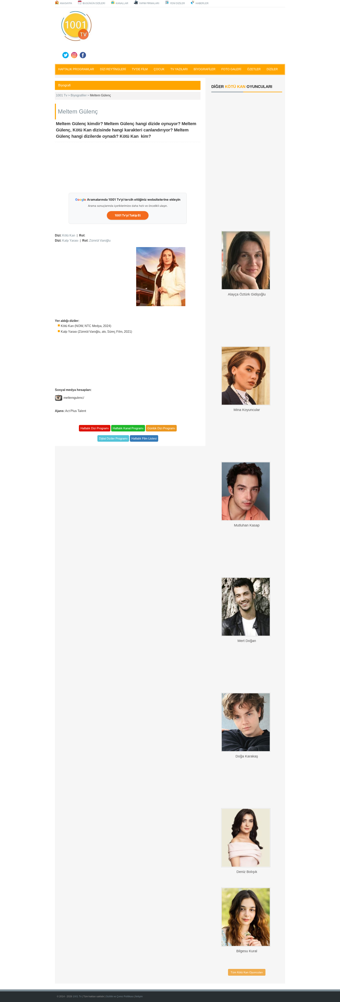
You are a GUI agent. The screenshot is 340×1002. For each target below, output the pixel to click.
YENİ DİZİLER (177, 3)
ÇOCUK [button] (159, 69)
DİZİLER (272, 69)
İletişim (139, 996)
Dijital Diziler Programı (113, 438)
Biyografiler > (80, 95)
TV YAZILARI (179, 69)
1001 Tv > (63, 95)
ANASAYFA (66, 3)
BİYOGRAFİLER (204, 69)
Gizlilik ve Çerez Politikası (119, 996)
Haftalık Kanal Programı (128, 428)
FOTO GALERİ (231, 69)
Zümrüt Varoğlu (100, 240)
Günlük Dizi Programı (161, 428)
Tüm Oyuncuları (247, 972)
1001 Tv (77, 996)
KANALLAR (122, 3)
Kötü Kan (68, 235)
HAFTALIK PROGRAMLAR (76, 69)
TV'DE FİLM (140, 69)
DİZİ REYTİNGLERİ (113, 69)
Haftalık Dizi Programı (94, 428)
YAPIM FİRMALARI (149, 3)
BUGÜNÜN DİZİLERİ (94, 3)
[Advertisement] (189, 34)
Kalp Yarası (70, 240)
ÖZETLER (254, 69)
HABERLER (202, 3)
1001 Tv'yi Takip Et (128, 215)
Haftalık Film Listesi (144, 438)
